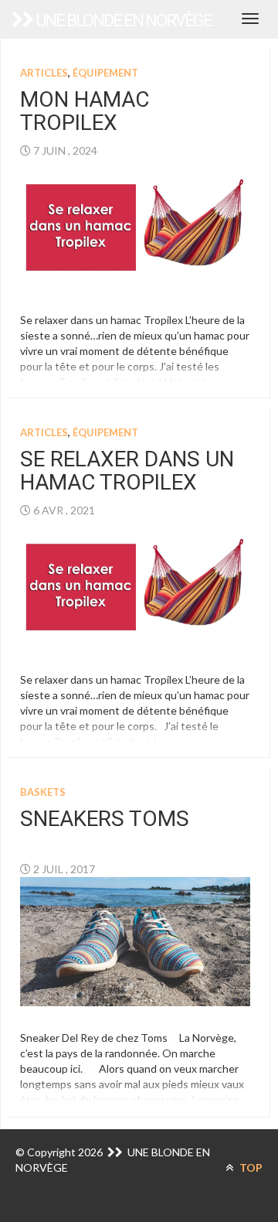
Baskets (43, 792)
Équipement (105, 73)
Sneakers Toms (104, 818)
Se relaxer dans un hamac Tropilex (127, 471)
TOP (250, 1167)
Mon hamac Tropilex (84, 111)
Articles (44, 73)
